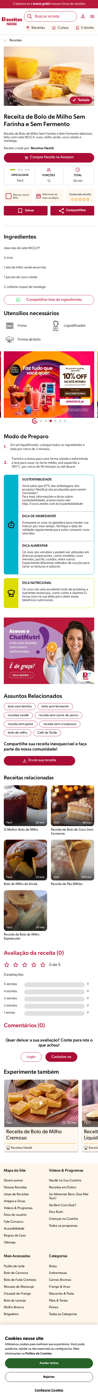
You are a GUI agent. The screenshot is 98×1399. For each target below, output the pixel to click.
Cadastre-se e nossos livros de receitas (49, 4)
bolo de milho (17, 733)
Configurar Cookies (49, 1390)
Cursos (63, 28)
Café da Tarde (47, 733)
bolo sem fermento (55, 706)
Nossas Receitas (15, 1187)
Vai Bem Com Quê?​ (62, 1205)
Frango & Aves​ (59, 1287)
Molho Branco (14, 1307)
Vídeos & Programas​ (18, 1208)
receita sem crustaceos (59, 724)
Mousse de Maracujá (19, 1287)
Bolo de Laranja (15, 1300)
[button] (72, 210)
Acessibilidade (14, 1229)
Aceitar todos (49, 1363)
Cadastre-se (61, 1057)
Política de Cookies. (39, 1353)
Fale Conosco (13, 1222)
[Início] (12, 21)
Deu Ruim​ (56, 1212)
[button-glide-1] (46, 421)
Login (31, 1057)
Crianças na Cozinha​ (63, 1219)
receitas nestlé (18, 715)
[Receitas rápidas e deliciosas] (52, 384)
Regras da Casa (15, 1235)
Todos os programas (63, 1226)
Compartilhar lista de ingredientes (54, 300)
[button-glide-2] (50, 421)
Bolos (53, 1266)
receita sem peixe (20, 724)
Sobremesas (58, 1273)
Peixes (53, 1307)
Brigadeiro (11, 1314)
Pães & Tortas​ (58, 1300)
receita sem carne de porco (58, 715)
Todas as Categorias (63, 1314)
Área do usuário (15, 1215)
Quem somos (13, 1180)
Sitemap (9, 1242)
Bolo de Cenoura (16, 1273)
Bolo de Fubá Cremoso (20, 1280)
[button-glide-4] (60, 421)
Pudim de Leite (14, 1266)
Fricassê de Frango (17, 1294)
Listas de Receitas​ (16, 1194)
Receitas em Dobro (62, 1187)
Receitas (38, 28)
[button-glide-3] (55, 421)
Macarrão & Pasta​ (61, 1294)
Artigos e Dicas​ (14, 1201)
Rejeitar (49, 1377)
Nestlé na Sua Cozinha (65, 1180)
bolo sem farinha (20, 706)
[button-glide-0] (41, 421)
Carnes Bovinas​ (60, 1280)
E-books (87, 28)
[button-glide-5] (65, 421)
